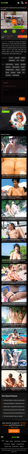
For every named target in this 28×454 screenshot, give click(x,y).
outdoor (23, 64)
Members (13, 444)
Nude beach (12, 60)
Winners (22, 36)
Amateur (17, 57)
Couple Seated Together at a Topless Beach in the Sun (15, 403)
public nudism (15, 67)
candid (17, 64)
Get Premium (7, 444)
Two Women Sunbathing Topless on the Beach (13, 416)
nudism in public (10, 69)
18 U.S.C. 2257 (8, 446)
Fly (4, 3)
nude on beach (9, 64)
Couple (22, 60)
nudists (17, 69)
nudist (23, 69)
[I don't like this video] (22, 30)
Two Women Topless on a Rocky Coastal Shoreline (14, 400)
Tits (18, 60)
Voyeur (11, 57)
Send (22, 98)
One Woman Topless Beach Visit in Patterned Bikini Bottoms (15, 409)
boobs (18, 72)
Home (3, 440)
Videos (7, 441)
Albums (11, 441)
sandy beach (16, 75)
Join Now (6, 111)
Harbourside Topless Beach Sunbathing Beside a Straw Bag (15, 413)
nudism (23, 67)
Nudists (23, 57)
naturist (13, 72)
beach (7, 72)
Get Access (14, 431)
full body (8, 75)
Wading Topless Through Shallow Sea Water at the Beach (15, 406)
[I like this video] (5, 30)
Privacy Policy (15, 446)
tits (23, 72)
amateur (8, 67)
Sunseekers (23, 441)
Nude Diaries (17, 441)
